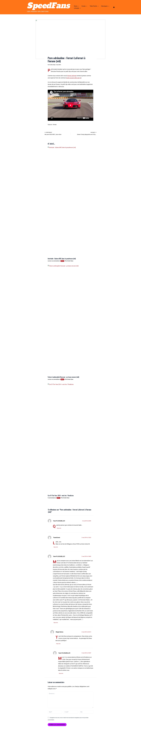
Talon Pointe (93, 6)
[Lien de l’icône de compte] (114, 7)
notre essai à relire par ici (73, 78)
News (75, 6)
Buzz (62, 261)
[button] (78, 6)
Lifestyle (76, 8)
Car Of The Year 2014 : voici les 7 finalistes (61, 495)
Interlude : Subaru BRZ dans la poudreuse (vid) (62, 258)
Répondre (59, 528)
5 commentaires (52, 497)
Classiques (104, 6)
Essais (84, 6)
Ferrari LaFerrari (71, 75)
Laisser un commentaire (54, 261)
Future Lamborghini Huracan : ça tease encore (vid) (63, 377)
